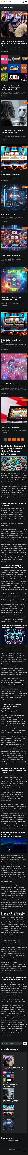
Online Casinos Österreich (10, 428)
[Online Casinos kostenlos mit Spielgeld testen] (14, 323)
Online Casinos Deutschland (10, 255)
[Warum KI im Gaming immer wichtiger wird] (14, 366)
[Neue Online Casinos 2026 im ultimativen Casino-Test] (14, 280)
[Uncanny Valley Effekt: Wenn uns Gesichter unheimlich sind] (14, 113)
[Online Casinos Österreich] (14, 410)
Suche (24, 1043)
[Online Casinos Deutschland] (14, 238)
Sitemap (24, 1151)
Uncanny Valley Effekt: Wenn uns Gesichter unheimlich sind (12, 131)
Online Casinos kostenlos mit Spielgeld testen (11, 341)
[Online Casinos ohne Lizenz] (14, 157)
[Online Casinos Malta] (14, 197)
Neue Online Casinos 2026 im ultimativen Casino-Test (11, 298)
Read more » (4, 51)
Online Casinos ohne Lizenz (10, 174)
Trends (25, 102)
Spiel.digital (6, 1)
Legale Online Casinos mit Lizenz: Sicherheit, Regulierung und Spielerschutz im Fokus (12, 88)
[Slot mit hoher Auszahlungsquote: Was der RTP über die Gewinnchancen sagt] (14, 24)
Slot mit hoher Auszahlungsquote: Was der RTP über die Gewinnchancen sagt (14, 43)
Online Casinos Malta (8, 215)
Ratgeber (25, 13)
